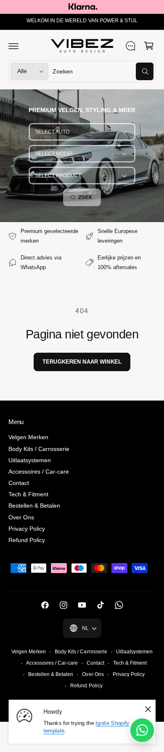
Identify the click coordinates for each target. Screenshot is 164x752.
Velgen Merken (28, 437)
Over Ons (21, 517)
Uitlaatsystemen (29, 460)
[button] (13, 46)
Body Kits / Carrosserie (38, 448)
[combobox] (103, 71)
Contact (18, 482)
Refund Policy (26, 540)
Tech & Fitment (28, 494)
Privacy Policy (26, 528)
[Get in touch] (130, 46)
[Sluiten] (148, 709)
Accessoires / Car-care (38, 471)
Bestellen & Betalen (34, 505)
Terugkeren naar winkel (82, 362)
